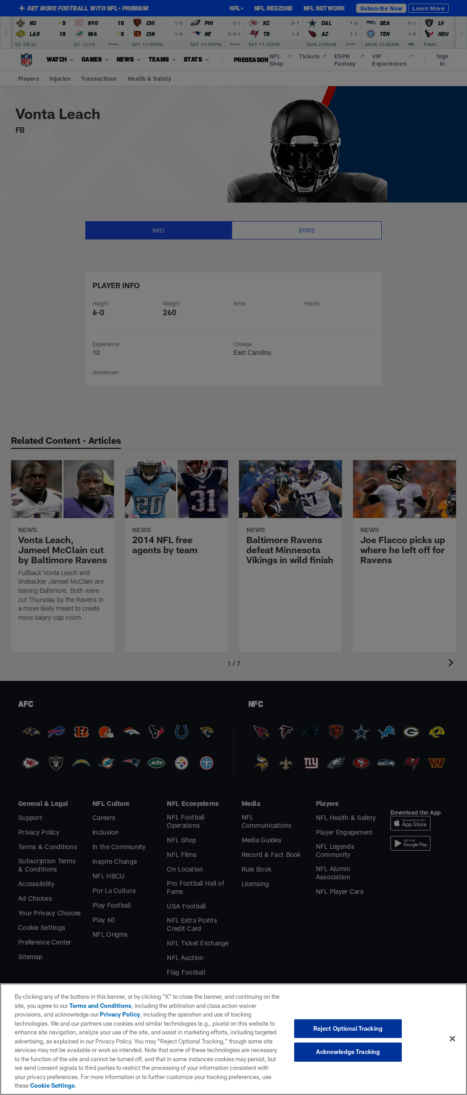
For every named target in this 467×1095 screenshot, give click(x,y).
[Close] (452, 1038)
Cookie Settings (52, 1085)
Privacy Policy (120, 1014)
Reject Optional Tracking (348, 1028)
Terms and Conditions (100, 1005)
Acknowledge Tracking (348, 1051)
